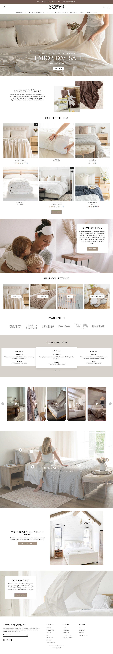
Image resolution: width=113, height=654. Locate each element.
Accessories (61, 12)
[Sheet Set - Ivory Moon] (16, 163)
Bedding (20, 12)
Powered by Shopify (56, 647)
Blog (80, 627)
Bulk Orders (66, 630)
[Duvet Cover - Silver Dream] (54, 206)
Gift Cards (49, 640)
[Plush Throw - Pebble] (91, 206)
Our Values (92, 12)
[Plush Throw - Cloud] (87, 206)
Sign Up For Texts (83, 635)
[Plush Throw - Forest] (93, 206)
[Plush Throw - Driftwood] (89, 206)
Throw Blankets (35, 12)
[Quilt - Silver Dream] (89, 163)
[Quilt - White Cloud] (91, 163)
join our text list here (31, 630)
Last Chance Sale (51, 642)
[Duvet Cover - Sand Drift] (52, 206)
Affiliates (81, 632)
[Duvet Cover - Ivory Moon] (50, 206)
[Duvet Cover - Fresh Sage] (58, 206)
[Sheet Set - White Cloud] (13, 163)
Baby (48, 12)
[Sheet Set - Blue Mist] (27, 163)
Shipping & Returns (67, 637)
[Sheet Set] (32, 466)
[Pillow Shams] (20, 450)
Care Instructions (67, 635)
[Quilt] (79, 465)
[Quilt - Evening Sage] (96, 163)
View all (56, 212)
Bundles (74, 12)
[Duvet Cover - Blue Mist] (63, 206)
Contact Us (66, 632)
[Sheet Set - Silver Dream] (20, 163)
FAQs (64, 627)
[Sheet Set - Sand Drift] (18, 163)
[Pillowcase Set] (31, 451)
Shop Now (20, 156)
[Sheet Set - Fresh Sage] (22, 163)
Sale (82, 12)
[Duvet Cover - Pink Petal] (61, 206)
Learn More (20, 595)
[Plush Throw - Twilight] (96, 206)
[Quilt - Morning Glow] (93, 163)
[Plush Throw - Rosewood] (98, 206)
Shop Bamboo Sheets (27, 543)
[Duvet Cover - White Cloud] (56, 206)
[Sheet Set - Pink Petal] (25, 163)
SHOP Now (92, 248)
